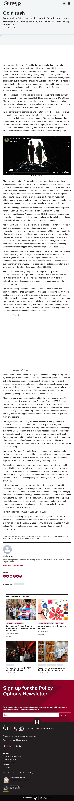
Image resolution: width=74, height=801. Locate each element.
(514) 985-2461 (10, 740)
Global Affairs (19, 584)
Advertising (6, 764)
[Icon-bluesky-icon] (4, 576)
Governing (10, 623)
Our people (6, 767)
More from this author (12, 565)
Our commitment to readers (12, 756)
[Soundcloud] (14, 746)
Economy (59, 665)
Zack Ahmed (44, 673)
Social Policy (19, 623)
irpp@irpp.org (22, 740)
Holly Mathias (44, 631)
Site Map (30, 773)
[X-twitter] (17, 746)
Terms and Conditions (19, 773)
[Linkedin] (4, 746)
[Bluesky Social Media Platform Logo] (7, 746)
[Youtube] (10, 746)
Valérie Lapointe (13, 633)
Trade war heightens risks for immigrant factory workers (51, 669)
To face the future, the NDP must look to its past (18, 669)
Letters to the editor (9, 762)
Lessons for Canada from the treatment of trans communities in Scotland (20, 628)
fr (64, 3)
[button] (7, 576)
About (6, 753)
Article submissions (9, 759)
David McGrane (13, 673)
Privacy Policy (7, 773)
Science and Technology (46, 623)
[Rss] (20, 746)
